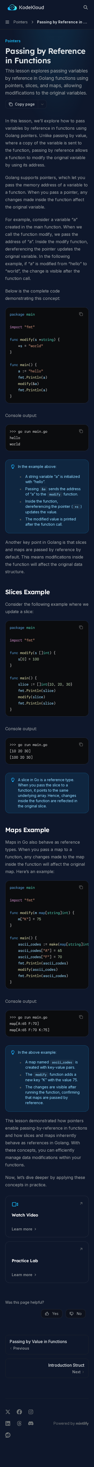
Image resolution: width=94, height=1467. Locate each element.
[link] (47, 1216)
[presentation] (47, 668)
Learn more (22, 1229)
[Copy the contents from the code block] (81, 314)
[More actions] (42, 104)
